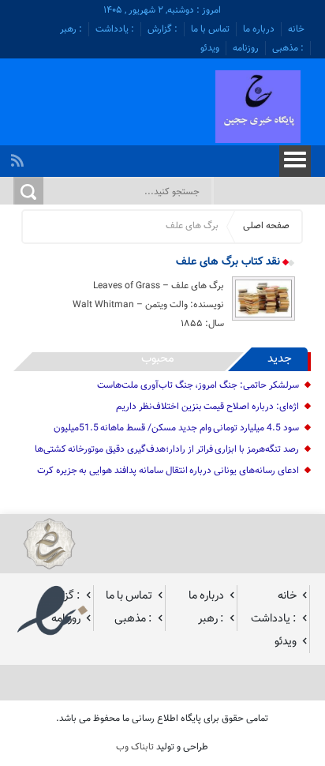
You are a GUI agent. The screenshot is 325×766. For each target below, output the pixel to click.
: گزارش (162, 29)
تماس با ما (210, 29)
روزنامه (246, 48)
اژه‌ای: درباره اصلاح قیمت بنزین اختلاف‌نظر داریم (207, 407)
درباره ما (259, 29)
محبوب (157, 359)
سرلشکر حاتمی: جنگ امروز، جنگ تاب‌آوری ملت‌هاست (198, 385)
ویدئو (209, 48)
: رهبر (71, 29)
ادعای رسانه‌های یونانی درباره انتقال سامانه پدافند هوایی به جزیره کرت (168, 471)
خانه (296, 29)
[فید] (19, 156)
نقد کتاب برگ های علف (229, 262)
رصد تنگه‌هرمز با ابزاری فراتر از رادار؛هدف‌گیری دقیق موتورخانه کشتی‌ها (167, 449)
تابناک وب (135, 747)
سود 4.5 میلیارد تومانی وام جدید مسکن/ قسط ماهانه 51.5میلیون (176, 428)
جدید (279, 359)
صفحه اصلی (266, 226)
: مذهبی (288, 48)
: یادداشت (114, 29)
